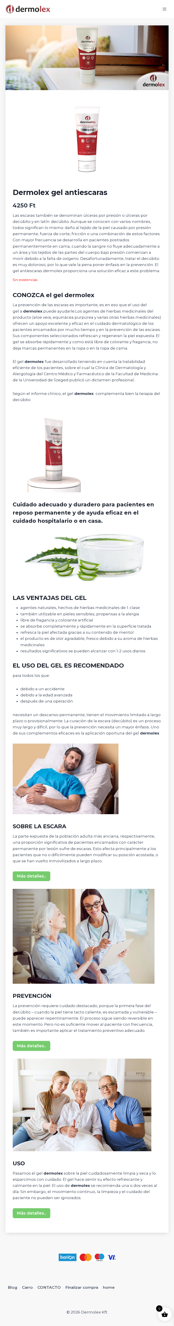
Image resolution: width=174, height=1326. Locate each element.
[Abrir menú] (164, 8)
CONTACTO (49, 1287)
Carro (27, 1287)
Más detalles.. (31, 876)
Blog (12, 1287)
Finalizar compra (81, 1287)
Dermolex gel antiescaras (60, 192)
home (109, 1287)
